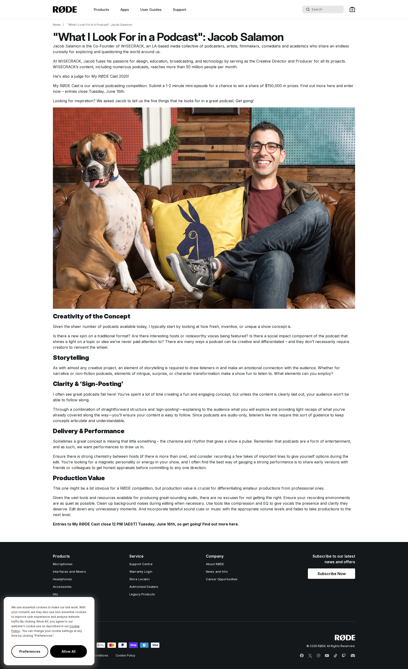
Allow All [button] (69, 651)
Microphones (62, 564)
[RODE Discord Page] (352, 656)
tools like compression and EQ (242, 503)
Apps (124, 9)
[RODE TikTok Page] (335, 656)
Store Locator (139, 579)
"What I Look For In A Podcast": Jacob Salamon (100, 24)
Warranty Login (140, 571)
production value (177, 488)
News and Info (217, 571)
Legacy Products (142, 594)
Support (179, 9)
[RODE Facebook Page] (302, 656)
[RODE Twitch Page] (344, 656)
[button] (352, 9)
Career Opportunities (222, 579)
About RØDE (215, 564)
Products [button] (101, 9)
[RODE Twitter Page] (310, 656)
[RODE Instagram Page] (318, 656)
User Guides (151, 9)
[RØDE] (65, 9)
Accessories (62, 587)
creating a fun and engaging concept (197, 394)
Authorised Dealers (143, 587)
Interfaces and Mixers (69, 571)
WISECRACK (132, 46)
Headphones (62, 579)
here (331, 85)
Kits (55, 594)
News (57, 24)
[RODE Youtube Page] (327, 656)
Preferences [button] (29, 651)
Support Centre (141, 564)
